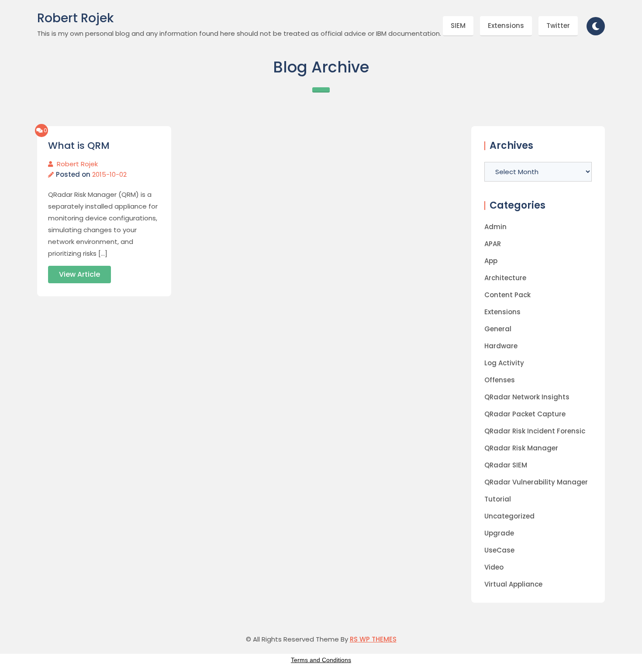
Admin (495, 226)
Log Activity (504, 362)
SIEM (458, 25)
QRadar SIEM (505, 465)
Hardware (501, 345)
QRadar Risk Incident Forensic (534, 431)
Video (494, 567)
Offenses (499, 379)
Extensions (506, 25)
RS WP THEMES (373, 639)
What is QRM (79, 145)
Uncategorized (509, 516)
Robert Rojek (75, 18)
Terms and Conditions (321, 659)
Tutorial (497, 499)
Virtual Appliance (513, 584)
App (490, 260)
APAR (492, 243)
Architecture (505, 277)
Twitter (558, 25)
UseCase (499, 550)
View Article (79, 274)
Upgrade (499, 533)
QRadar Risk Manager (521, 448)
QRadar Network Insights (527, 397)
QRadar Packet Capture (525, 414)
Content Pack (507, 294)
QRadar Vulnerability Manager (536, 482)
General (497, 328)
